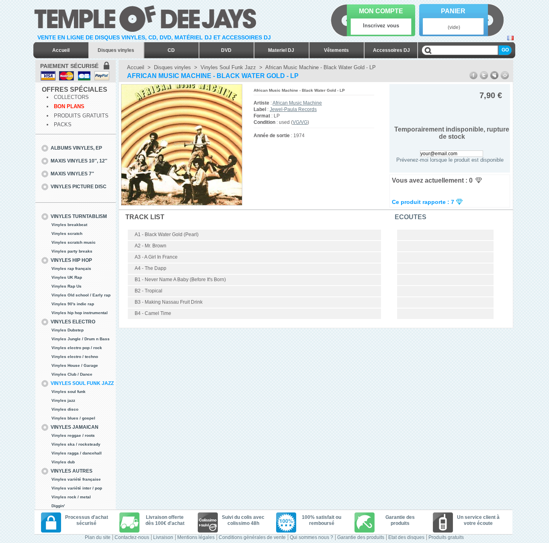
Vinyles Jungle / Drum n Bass (80, 339)
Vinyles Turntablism (79, 216)
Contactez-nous (132, 537)
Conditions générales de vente (252, 537)
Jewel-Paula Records (293, 109)
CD (171, 50)
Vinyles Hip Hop (71, 260)
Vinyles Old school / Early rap (81, 295)
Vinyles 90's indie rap (72, 304)
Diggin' (58, 506)
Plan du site (98, 537)
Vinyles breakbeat (69, 224)
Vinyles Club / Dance (71, 374)
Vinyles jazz (63, 400)
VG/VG (300, 122)
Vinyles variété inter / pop (76, 488)
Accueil (61, 50)
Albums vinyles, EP (76, 148)
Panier (453, 11)
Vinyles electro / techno (74, 356)
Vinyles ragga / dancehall (76, 453)
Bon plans (69, 106)
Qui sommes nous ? (311, 537)
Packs (63, 124)
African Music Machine (297, 103)
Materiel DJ (281, 50)
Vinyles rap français (71, 268)
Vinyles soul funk (68, 391)
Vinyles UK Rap (66, 277)
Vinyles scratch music (73, 242)
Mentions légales (196, 537)
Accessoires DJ (391, 50)
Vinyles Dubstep (67, 330)
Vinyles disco (64, 409)
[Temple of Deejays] (146, 17)
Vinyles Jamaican (74, 427)
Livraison (163, 537)
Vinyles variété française (76, 479)
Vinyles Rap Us (66, 286)
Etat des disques (406, 537)
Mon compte (381, 11)
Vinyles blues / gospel (73, 418)
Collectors (71, 97)
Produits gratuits (81, 116)
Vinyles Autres (71, 471)
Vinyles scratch (66, 233)
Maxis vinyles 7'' (72, 174)
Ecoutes (410, 217)
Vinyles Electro (73, 322)
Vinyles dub (63, 462)
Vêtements (336, 50)
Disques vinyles (116, 50)
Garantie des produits (360, 537)
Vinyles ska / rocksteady (75, 444)
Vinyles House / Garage (74, 365)
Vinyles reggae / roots (73, 435)
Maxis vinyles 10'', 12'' (79, 161)
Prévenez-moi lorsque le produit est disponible (450, 160)
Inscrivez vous (381, 26)
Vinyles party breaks (71, 251)
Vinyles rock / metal (71, 497)
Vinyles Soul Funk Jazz (82, 383)
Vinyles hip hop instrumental (79, 313)
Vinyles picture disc (79, 186)
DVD (226, 50)
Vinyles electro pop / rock (76, 348)
